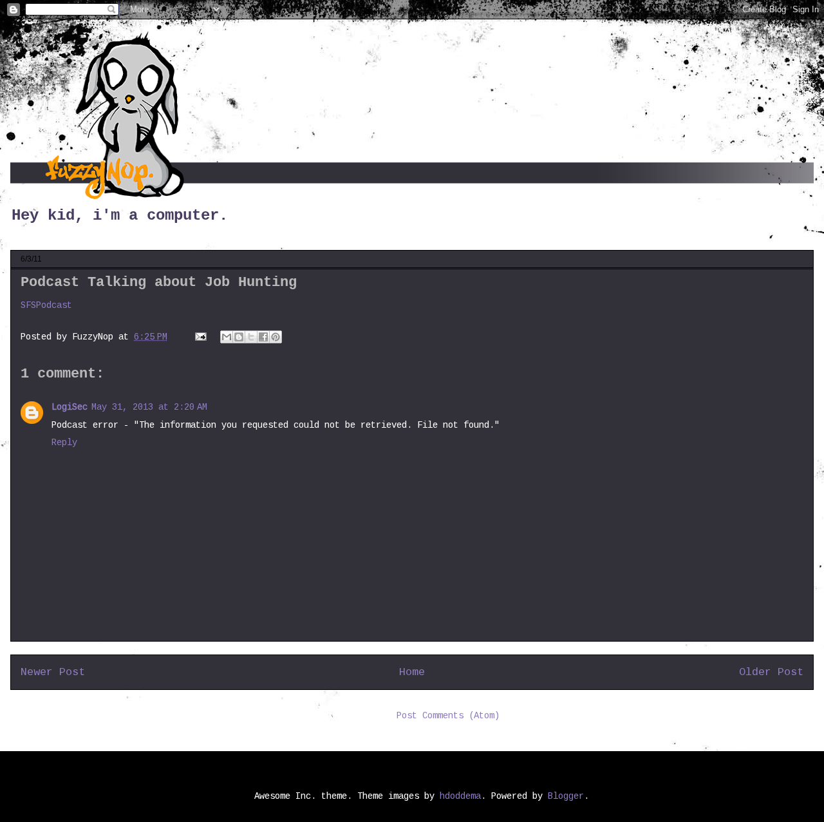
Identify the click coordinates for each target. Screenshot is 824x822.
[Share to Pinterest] (275, 336)
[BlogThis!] (238, 336)
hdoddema (460, 796)
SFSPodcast (46, 305)
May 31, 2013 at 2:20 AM (149, 407)
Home (412, 672)
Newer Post (53, 672)
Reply (64, 442)
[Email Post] (201, 337)
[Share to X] (251, 336)
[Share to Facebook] (263, 336)
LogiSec (70, 407)
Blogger (566, 796)
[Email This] (226, 336)
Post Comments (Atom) (448, 716)
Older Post (771, 672)
